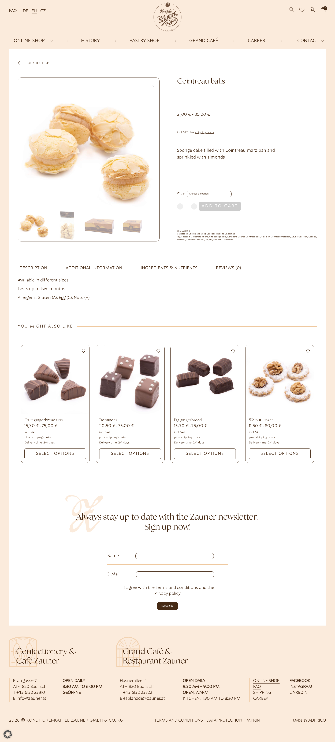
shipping (262, 693)
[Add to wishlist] (83, 351)
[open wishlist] (302, 9)
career (260, 699)
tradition (266, 237)
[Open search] (291, 9)
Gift (211, 237)
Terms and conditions (177, 588)
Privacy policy (167, 594)
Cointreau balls (253, 237)
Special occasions (215, 234)
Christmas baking (197, 234)
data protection (224, 720)
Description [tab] (33, 268)
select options (55, 454)
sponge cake (220, 237)
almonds (181, 240)
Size (181, 194)
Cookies (312, 237)
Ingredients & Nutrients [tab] (169, 268)
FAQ (13, 11)
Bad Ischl (217, 240)
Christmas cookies (195, 240)
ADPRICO (317, 720)
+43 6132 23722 (137, 693)
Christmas (230, 234)
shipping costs (204, 132)
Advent (209, 240)
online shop (29, 41)
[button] (323, 9)
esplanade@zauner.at (144, 699)
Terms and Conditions (178, 720)
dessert (186, 237)
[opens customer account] (312, 9)
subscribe (167, 606)
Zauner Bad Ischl (299, 237)
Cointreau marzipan (280, 237)
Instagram (300, 687)
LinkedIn (298, 693)
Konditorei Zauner (236, 237)
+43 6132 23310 (30, 693)
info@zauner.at (31, 699)
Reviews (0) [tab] (228, 268)
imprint (254, 720)
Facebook (299, 681)
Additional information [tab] (94, 268)
